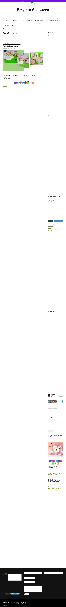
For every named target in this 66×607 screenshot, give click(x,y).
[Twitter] (22, 83)
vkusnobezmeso (6, 48)
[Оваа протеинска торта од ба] (60, 212)
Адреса (49, 421)
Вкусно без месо (33, 9)
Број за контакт (51, 417)
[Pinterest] (26, 83)
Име (49, 407)
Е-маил (25, 580)
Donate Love (21, 23)
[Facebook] (15, 83)
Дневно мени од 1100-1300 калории (52, 20)
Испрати (50, 430)
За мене (8, 20)
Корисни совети (11, 23)
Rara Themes (22, 603)
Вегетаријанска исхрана (8, 43)
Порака (25, 584)
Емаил (49, 413)
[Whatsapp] (28, 83)
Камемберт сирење (11, 46)
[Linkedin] (24, 83)
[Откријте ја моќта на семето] (55, 215)
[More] (33, 83)
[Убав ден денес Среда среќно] (50, 215)
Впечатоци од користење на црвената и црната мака (45, 23)
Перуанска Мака (38, 20)
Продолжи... (5, 86)
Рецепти (14, 20)
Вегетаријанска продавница (25, 20)
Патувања (28, 23)
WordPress (5, 605)
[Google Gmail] (31, 83)
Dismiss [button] (44, 0)
